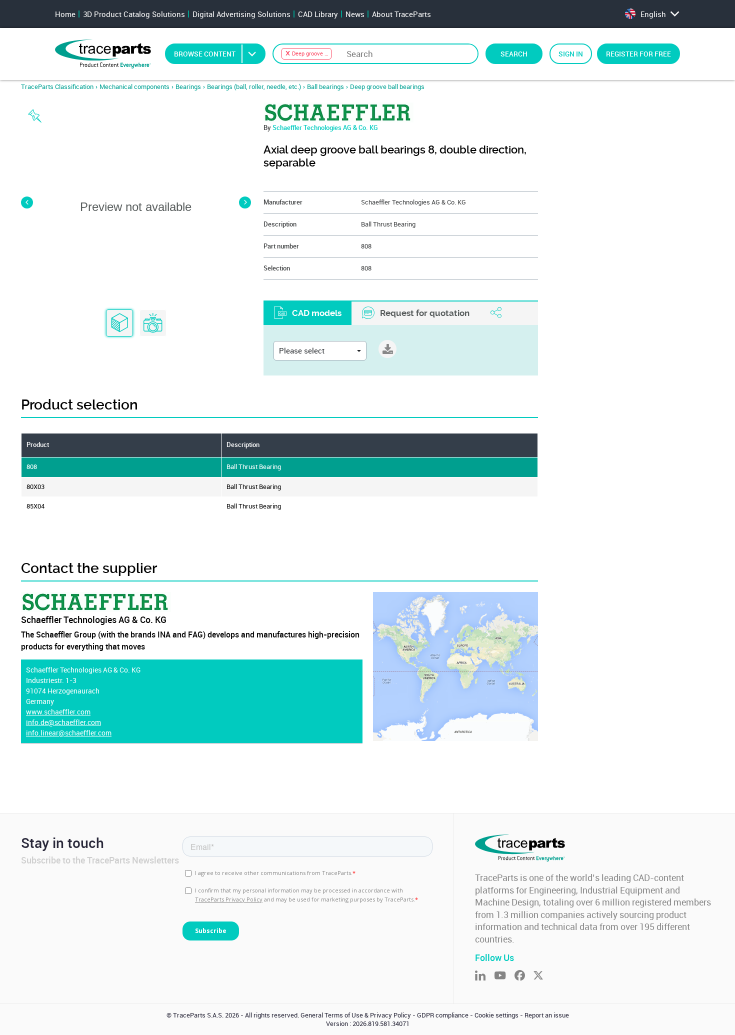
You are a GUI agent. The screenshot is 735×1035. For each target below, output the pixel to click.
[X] (542, 976)
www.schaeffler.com (58, 711)
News (355, 14)
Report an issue (546, 1015)
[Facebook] (524, 976)
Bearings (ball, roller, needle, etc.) (254, 86)
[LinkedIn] (484, 976)
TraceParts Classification (57, 86)
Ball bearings (325, 86)
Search (514, 53)
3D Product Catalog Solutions (134, 14)
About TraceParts (401, 14)
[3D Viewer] (120, 323)
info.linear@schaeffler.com (69, 733)
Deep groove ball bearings (387, 86)
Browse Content (205, 53)
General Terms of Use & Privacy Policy (355, 1015)
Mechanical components (135, 86)
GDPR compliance (442, 1015)
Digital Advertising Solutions (241, 14)
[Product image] (153, 323)
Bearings (188, 86)
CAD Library (318, 14)
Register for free (638, 53)
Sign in (570, 53)
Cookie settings (496, 1015)
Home (65, 14)
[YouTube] (504, 976)
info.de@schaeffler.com (63, 722)
